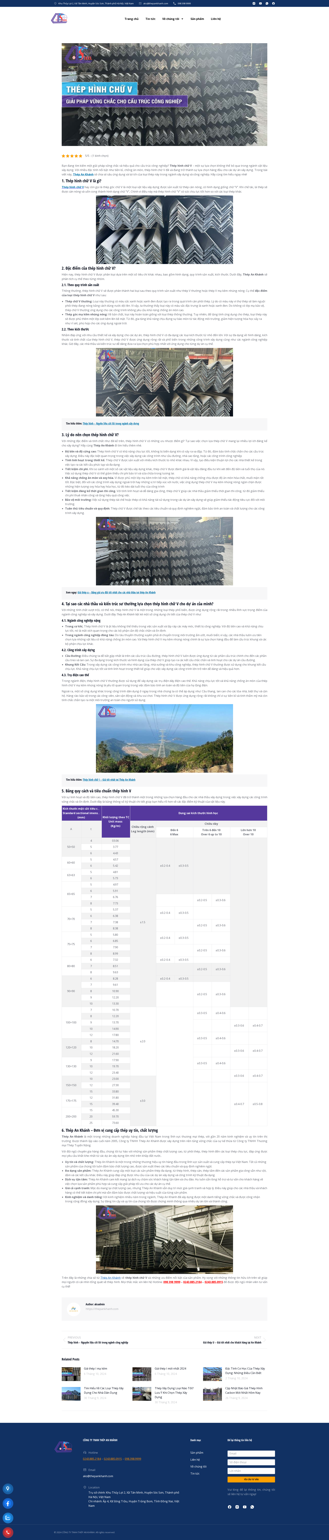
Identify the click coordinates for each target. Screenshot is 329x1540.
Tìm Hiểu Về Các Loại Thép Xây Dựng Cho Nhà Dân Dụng (104, 1390)
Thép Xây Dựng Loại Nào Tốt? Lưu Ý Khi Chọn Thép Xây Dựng (174, 1392)
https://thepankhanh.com (102, 1309)
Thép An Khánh (83, 174)
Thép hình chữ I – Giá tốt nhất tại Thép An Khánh (109, 780)
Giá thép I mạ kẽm (95, 1368)
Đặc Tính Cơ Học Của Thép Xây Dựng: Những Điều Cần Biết (245, 1371)
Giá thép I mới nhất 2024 (170, 1368)
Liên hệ (216, 19)
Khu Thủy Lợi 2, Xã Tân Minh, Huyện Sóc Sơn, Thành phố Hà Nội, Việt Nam (96, 3)
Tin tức (150, 19)
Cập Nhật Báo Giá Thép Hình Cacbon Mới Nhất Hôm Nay (244, 1390)
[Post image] (71, 1374)
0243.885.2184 (192, 1282)
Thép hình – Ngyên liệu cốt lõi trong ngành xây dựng (111, 423)
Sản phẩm (197, 19)
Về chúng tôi (170, 19)
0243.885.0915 (214, 1282)
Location (94, 1487)
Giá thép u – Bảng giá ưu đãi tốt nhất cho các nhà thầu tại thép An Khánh (117, 592)
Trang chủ (132, 19)
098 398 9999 (184, 3)
